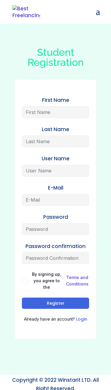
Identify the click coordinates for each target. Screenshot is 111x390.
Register (56, 303)
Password (55, 217)
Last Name (55, 129)
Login (81, 319)
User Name (56, 158)
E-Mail (55, 187)
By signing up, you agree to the (60, 281)
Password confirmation (55, 246)
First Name (55, 100)
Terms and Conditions (77, 280)
